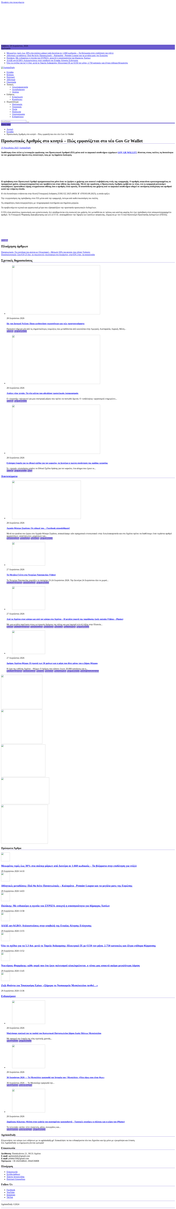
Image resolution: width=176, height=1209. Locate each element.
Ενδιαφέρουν (18, 116)
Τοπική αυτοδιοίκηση (89, 671)
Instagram (11, 1195)
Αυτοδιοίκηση (18, 89)
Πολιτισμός (17, 104)
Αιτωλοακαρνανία (20, 87)
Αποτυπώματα (18, 114)
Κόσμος (10, 75)
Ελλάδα (10, 72)
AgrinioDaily (25, 148)
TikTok (10, 1197)
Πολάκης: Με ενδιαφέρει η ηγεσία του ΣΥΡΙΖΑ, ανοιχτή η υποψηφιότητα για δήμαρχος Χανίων (49, 58)
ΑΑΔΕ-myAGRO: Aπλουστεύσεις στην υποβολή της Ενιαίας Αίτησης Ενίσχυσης (42, 60)
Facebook (11, 1190)
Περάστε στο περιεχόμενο (12, 2)
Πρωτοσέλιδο (70, 627)
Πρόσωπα (16, 112)
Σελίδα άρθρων (13, 1174)
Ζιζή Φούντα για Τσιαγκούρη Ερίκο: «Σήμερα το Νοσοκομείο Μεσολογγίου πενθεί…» (49, 985)
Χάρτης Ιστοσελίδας (15, 1177)
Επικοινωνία (12, 1172)
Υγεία (14, 109)
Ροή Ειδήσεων (20, 331)
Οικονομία (11, 82)
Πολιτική (11, 77)
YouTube (11, 1192)
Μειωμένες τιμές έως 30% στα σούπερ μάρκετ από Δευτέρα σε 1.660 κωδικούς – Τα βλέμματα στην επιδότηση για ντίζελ (60, 53)
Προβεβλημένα (25, 1085)
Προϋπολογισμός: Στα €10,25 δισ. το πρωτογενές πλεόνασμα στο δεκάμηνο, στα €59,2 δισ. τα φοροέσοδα (48, 254)
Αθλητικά (11, 79)
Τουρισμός (17, 107)
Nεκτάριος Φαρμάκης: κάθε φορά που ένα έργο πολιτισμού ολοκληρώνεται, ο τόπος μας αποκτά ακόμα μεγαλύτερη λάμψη (70, 965)
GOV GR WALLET (127, 152)
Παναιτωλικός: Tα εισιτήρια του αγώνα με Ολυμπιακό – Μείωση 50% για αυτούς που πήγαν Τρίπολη (45, 252)
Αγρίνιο (15, 92)
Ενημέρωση (17, 97)
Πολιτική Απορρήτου (16, 1179)
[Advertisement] (88, 24)
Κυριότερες (17, 99)
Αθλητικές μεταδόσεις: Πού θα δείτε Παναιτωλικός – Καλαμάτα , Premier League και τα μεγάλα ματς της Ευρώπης (57, 55)
